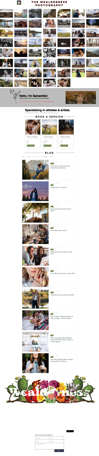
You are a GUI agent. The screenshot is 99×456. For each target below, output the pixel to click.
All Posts (23, 156)
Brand (38, 156)
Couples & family (44, 156)
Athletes (28, 156)
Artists (33, 156)
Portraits (51, 156)
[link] (33, 137)
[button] (31, 146)
